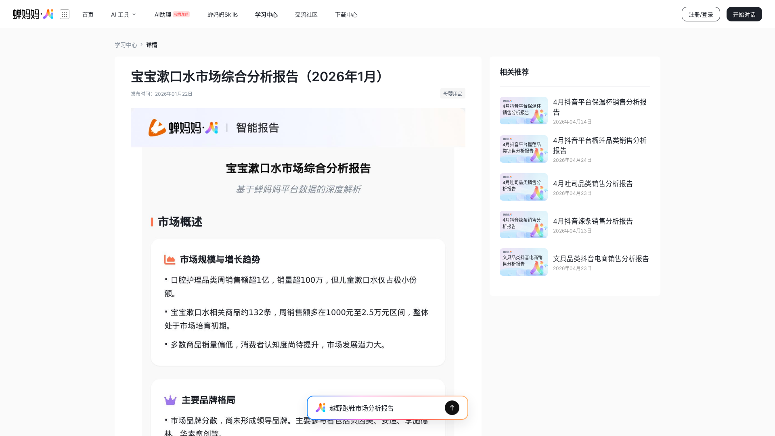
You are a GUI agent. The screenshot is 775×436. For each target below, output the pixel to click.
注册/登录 (701, 14)
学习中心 (126, 44)
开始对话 (744, 14)
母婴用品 (453, 94)
